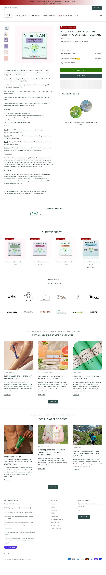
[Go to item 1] (6, 28)
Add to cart (81, 70)
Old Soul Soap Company (45, 372)
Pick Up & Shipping (57, 519)
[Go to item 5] (6, 52)
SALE (77, 16)
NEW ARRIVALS (21, 16)
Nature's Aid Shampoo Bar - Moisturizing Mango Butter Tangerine (65, 262)
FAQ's (53, 513)
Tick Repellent (77, 447)
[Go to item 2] (6, 33)
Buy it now (81, 75)
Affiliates (54, 510)
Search (96, 7)
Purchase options (65, 50)
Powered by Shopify (26, 559)
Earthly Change (77, 372)
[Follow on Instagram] (9, 553)
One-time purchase (69, 53)
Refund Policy (55, 522)
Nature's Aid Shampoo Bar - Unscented (91, 262)
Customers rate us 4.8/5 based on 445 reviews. (74, 42)
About (53, 507)
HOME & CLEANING (49, 16)
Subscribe (84, 517)
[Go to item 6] (6, 58)
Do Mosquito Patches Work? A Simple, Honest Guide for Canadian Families (51, 452)
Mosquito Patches (43, 446)
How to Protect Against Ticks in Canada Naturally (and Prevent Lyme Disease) (87, 453)
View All (53, 487)
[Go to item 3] (6, 39)
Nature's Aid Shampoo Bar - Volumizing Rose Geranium (27, 193)
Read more (7, 394)
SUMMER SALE (33, 1)
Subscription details (69, 63)
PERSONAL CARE (34, 16)
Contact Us (54, 516)
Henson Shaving (9, 372)
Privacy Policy (55, 525)
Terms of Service (56, 528)
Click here (40, 103)
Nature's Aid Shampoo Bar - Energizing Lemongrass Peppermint (14, 262)
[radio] (62, 54)
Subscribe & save (71, 58)
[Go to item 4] (6, 46)
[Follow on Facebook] (5, 553)
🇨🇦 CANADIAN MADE (65, 16)
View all (53, 401)
